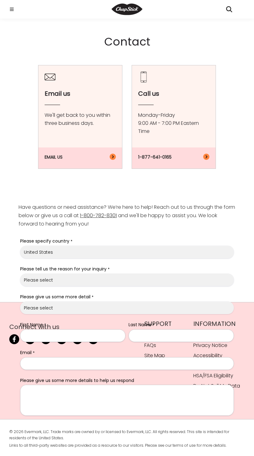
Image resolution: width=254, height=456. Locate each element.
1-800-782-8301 (98, 215)
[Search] (229, 9)
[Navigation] (10, 9)
